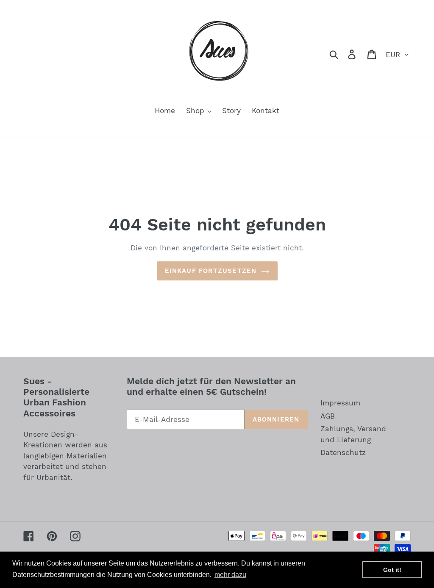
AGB (327, 416)
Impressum (340, 403)
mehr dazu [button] (230, 574)
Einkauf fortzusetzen (211, 271)
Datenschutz (343, 452)
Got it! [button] (392, 569)
